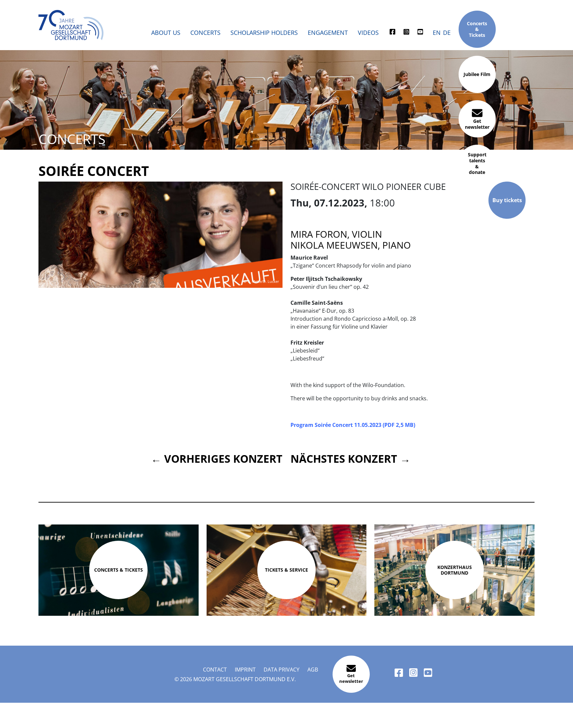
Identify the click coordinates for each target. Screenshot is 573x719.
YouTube (420, 34)
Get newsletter (477, 124)
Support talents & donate (477, 163)
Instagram (407, 34)
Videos (368, 33)
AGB (312, 669)
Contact (215, 669)
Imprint (245, 669)
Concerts (205, 33)
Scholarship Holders (264, 33)
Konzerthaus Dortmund (454, 570)
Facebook (393, 34)
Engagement (328, 33)
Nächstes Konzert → (350, 458)
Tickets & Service (286, 570)
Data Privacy (281, 669)
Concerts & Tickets (477, 29)
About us (165, 33)
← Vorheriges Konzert (217, 458)
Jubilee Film (477, 74)
